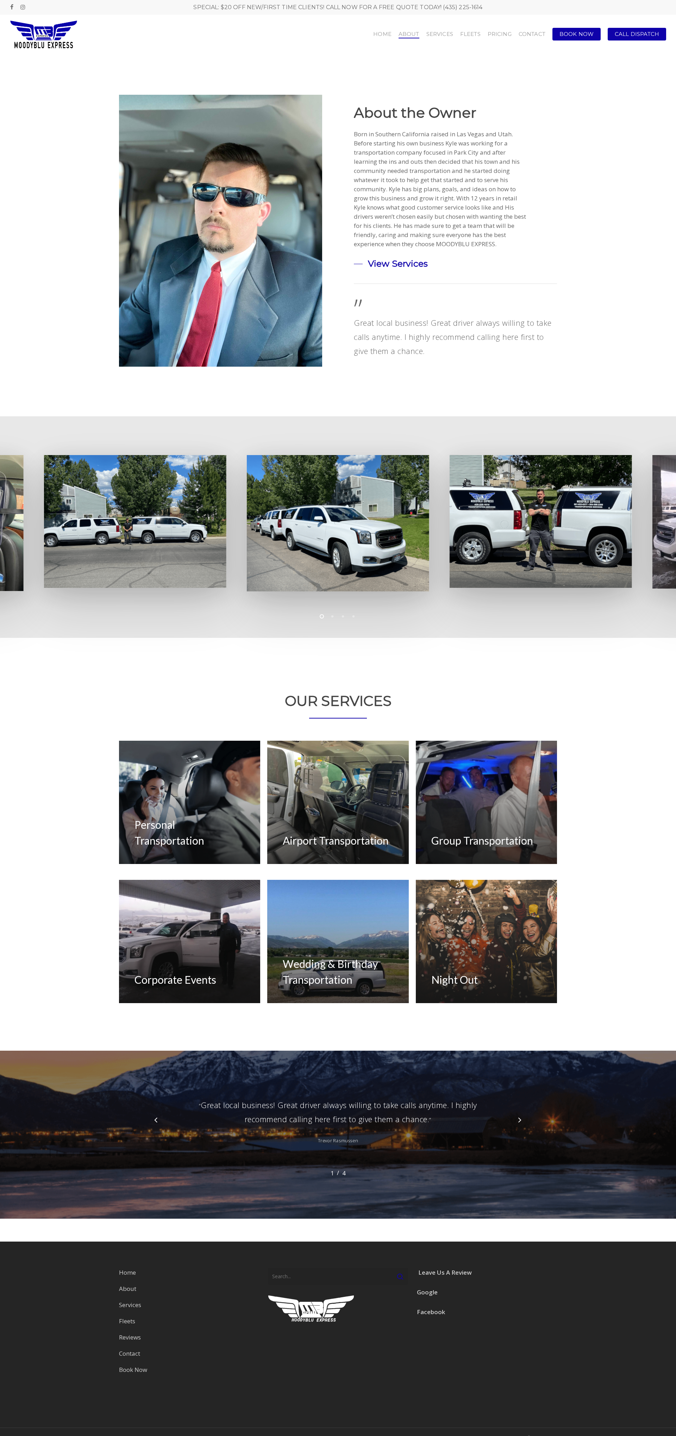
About (128, 1289)
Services (130, 1305)
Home (127, 1272)
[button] (391, 263)
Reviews (130, 1337)
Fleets (127, 1321)
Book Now (133, 1370)
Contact (129, 1353)
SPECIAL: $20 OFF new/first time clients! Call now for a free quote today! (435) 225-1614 (337, 7)
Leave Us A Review (445, 1272)
